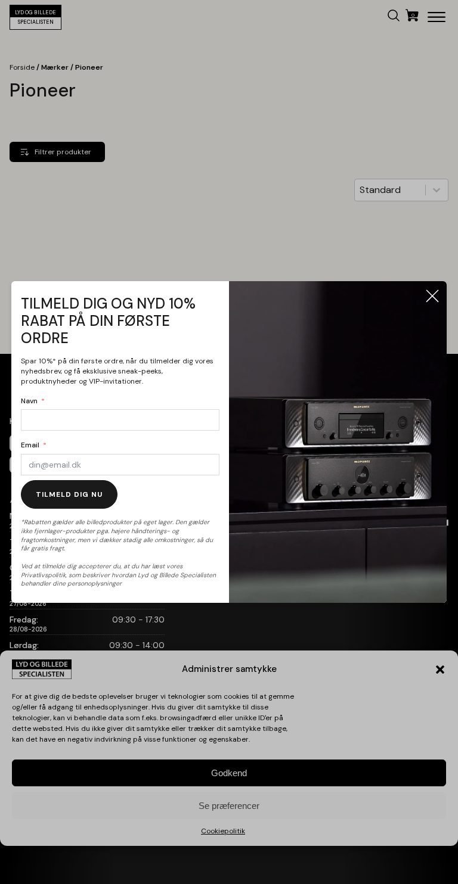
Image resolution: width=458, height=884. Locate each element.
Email (30, 445)
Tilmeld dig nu (69, 494)
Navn (29, 401)
